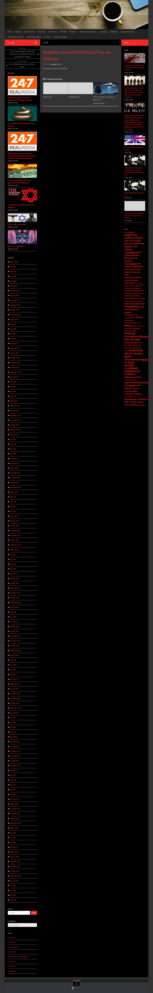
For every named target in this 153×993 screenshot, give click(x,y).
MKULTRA (63, 32)
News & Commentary (16, 246)
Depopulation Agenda (33, 37)
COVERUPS (114, 32)
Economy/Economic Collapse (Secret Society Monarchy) (134, 298)
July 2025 (13, 324)
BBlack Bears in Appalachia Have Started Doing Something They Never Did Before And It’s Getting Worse (22, 155)
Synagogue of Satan (132, 387)
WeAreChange (135, 396)
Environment (138, 301)
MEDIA (139, 317)
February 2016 (14, 852)
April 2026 (13, 281)
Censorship (103, 32)
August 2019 (14, 655)
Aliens (45, 43)
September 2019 (15, 650)
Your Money (140, 405)
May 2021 (13, 564)
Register (13, 971)
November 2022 (15, 478)
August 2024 (14, 377)
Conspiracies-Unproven (16, 37)
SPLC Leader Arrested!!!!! (17, 224)
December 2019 (15, 636)
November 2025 (15, 305)
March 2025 (13, 343)
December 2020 (15, 588)
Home (10, 32)
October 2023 (14, 425)
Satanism (72, 32)
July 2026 (13, 267)
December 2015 (15, 862)
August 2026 (14, 262)
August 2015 (14, 881)
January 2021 (14, 583)
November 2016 (15, 814)
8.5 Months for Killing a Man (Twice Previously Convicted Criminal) (134, 67)
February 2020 (14, 626)
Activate (13, 937)
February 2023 (14, 463)
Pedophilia (127, 328)
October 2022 (14, 483)
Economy (47, 37)
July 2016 (13, 833)
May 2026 (13, 276)
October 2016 (14, 818)
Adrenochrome (29, 32)
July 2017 (13, 775)
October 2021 (14, 540)
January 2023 (14, 468)
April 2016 (13, 842)
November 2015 (15, 866)
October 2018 (14, 703)
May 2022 (13, 507)
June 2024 (13, 387)
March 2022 (13, 516)
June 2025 (13, 329)
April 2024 (13, 396)
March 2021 (13, 574)
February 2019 (14, 684)
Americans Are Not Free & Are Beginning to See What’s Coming (20, 99)
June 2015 (13, 890)
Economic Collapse (60, 37)
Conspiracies (14, 947)
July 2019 (13, 660)
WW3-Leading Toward (133, 402)
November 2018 (15, 698)
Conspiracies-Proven (127, 32)
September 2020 (15, 602)
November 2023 (15, 420)
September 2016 (15, 823)
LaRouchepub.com (130, 318)
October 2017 (14, 761)
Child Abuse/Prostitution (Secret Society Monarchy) (133, 278)
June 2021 (13, 559)
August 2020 (14, 607)
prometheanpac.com (133, 342)
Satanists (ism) (132, 377)
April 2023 (13, 454)
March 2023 (13, 459)
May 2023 (13, 449)
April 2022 (13, 511)
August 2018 (14, 713)
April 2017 (13, 790)
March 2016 (13, 847)
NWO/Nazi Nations (137, 326)
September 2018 (15, 708)
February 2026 (14, 291)
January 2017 (14, 804)
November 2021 (15, 535)
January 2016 (14, 857)
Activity (12, 942)
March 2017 (13, 794)
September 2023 (15, 430)
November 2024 (15, 363)
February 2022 (14, 521)
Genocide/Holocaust (134, 303)
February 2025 (14, 348)
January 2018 (14, 746)
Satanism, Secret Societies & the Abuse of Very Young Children (134, 215)
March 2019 (13, 679)
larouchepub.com (131, 315)
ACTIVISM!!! (129, 232)
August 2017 (14, 770)
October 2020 (14, 598)
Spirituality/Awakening (136, 382)
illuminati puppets (131, 311)
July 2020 (13, 612)
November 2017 (15, 756)
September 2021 (15, 545)
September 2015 (15, 876)
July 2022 (13, 497)
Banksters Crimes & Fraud (88, 32)
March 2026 (13, 286)
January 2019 (14, 689)
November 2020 (15, 593)
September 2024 (15, 372)
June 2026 (13, 271)
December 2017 (15, 751)
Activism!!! (18, 32)
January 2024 (14, 411)
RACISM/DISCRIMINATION (132, 345)
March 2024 (13, 401)
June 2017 (13, 780)
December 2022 (15, 473)
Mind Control (53, 32)
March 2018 (13, 737)
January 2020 (14, 631)
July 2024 (13, 382)
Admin (47, 64)
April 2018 (13, 732)
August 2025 (14, 319)
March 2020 (13, 622)
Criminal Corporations (132, 288)
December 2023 (15, 415)
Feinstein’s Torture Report (19, 957)
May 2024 (13, 391)
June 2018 (13, 722)
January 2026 (14, 295)
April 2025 (13, 339)
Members (13, 966)
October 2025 (14, 310)
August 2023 (14, 435)
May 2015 (13, 895)
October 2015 (14, 871)
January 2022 (14, 526)
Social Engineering (130, 380)
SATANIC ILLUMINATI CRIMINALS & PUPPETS (132, 370)
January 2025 (14, 353)
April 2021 (13, 569)
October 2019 (14, 646)
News (127, 325)
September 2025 (15, 315)
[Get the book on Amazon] (35, 42)
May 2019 (13, 670)
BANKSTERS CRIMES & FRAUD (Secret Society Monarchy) (133, 239)
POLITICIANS (132, 339)
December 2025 (15, 300)
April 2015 (13, 900)
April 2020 (13, 617)
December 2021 (15, 530)
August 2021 (14, 550)
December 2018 (15, 694)
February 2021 (14, 578)
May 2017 (13, 785)
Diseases (140, 293)
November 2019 (15, 641)
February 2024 (14, 406)
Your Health (130, 404)
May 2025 (13, 334)
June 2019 (13, 665)
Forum (12, 961)
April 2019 (13, 674)
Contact (12, 952)
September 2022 (15, 487)
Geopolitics (42, 32)
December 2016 (15, 809)
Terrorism (135, 388)
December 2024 (15, 358)
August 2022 (14, 492)
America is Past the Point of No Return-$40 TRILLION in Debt (19, 181)
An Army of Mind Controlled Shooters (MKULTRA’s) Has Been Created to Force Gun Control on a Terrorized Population (133, 92)
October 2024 (14, 367)
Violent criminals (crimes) (132, 392)
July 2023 (13, 439)
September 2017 (15, 766)
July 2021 (13, 554)
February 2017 (14, 799)
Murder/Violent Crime (132, 323)
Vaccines (127, 391)
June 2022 (13, 502)
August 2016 (14, 828)
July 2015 (13, 886)
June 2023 (13, 444)
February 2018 (14, 742)
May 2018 (13, 727)
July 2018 (13, 718)
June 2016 (13, 838)
